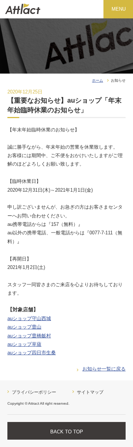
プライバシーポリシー (34, 392)
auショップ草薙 (24, 344)
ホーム (97, 80)
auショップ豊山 (24, 327)
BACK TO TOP (66, 431)
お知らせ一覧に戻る (104, 369)
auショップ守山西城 (29, 318)
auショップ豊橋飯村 (29, 335)
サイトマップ (90, 392)
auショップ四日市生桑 (31, 352)
